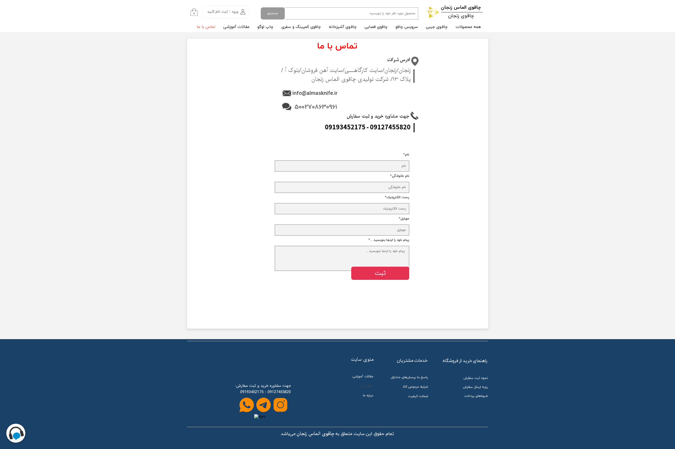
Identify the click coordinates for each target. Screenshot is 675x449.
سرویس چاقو (407, 27)
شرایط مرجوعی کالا (415, 387)
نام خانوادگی (400, 176)
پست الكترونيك (398, 197)
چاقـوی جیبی (437, 27)
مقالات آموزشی (236, 27)
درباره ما (368, 395)
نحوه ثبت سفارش (476, 378)
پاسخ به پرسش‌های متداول (409, 377)
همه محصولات (468, 27)
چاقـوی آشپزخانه (343, 27)
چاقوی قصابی (376, 27)
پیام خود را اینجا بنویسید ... (389, 240)
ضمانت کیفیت (418, 396)
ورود (235, 11)
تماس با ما (206, 27)
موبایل (405, 219)
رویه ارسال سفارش (475, 387)
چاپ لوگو (265, 27)
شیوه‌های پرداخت (476, 396)
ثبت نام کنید (217, 11)
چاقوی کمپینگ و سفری (301, 27)
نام (407, 155)
